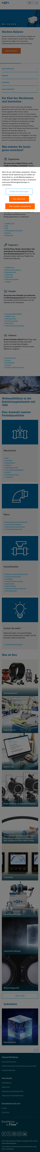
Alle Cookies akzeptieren (20, 206)
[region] (20, 189)
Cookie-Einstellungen (19, 191)
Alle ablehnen (19, 199)
